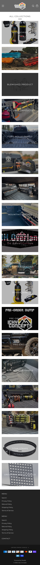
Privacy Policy (7, 501)
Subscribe (19, 561)
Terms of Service (7, 510)
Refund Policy (7, 504)
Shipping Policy (7, 507)
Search (4, 498)
